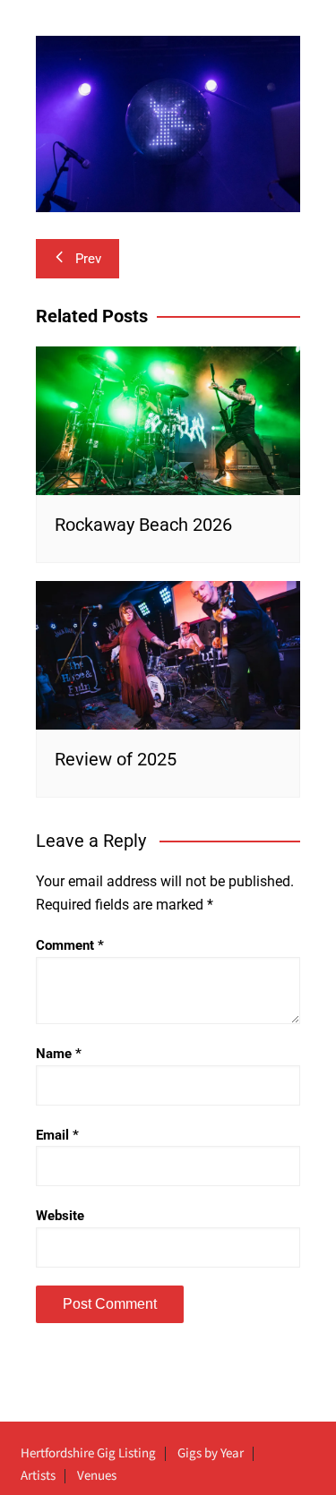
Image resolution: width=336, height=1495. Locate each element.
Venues (96, 1476)
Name (59, 1054)
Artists (38, 1476)
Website (60, 1216)
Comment (70, 945)
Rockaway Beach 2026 (143, 524)
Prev (88, 259)
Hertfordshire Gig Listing (88, 1454)
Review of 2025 (116, 759)
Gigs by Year (210, 1454)
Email (57, 1135)
